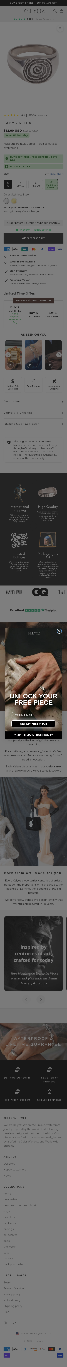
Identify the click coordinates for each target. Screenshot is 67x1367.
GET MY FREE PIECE (33, 724)
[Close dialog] (59, 631)
